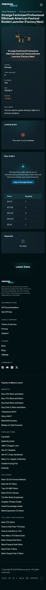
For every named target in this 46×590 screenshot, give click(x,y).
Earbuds (5, 468)
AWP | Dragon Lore (10, 445)
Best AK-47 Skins (9, 484)
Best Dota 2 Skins (9, 549)
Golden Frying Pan (9, 463)
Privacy (4, 329)
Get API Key (6, 312)
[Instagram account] (12, 367)
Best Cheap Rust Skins (11, 540)
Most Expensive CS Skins (12, 511)
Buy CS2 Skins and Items (12, 394)
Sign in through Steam (23, 182)
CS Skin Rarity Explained (12, 497)
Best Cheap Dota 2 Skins (12, 553)
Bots (3, 346)
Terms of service (9, 324)
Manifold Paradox (9, 421)
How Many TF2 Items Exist (13, 535)
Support (4, 333)
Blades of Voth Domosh (11, 425)
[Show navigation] (41, 4)
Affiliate (4, 355)
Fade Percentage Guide (12, 506)
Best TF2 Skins (8, 522)
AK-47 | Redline (8, 450)
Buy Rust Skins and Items (12, 403)
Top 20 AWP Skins (9, 488)
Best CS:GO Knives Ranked (13, 479)
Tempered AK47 (8, 412)
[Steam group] (2, 367)
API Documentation (10, 307)
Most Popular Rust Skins (12, 544)
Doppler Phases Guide (11, 502)
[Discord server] (7, 367)
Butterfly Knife (7, 441)
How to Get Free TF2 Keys (13, 526)
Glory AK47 (6, 416)
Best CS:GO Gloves (10, 493)
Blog (3, 350)
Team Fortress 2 (8, 11)
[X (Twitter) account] (17, 367)
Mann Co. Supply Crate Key (13, 459)
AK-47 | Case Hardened (12, 454)
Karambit (5, 437)
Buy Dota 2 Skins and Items (13, 407)
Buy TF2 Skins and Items (12, 398)
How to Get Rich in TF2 (11, 531)
